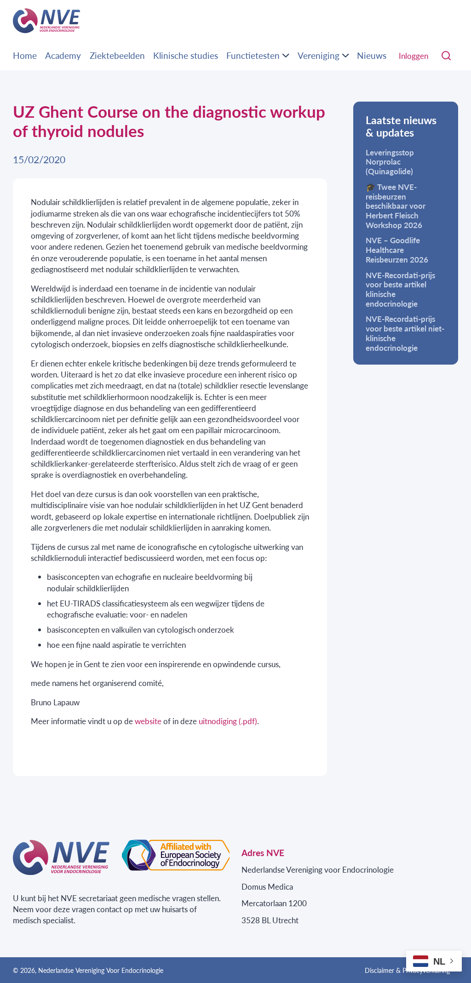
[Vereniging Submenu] (345, 56)
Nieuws (371, 56)
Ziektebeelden (117, 56)
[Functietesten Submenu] (285, 56)
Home (25, 56)
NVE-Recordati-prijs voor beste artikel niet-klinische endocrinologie (405, 333)
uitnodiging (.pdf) (228, 720)
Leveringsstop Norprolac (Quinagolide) (390, 162)
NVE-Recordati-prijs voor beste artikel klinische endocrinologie (400, 289)
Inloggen (413, 55)
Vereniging (318, 56)
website (148, 720)
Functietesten (253, 56)
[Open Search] (446, 56)
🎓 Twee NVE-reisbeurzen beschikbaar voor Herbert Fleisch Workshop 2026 (395, 205)
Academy (63, 56)
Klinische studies (185, 56)
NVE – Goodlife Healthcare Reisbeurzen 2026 (397, 249)
